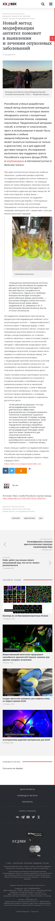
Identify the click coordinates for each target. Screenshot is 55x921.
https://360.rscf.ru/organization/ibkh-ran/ (22, 463)
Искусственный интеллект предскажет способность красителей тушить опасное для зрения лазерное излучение (26, 657)
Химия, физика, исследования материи (19, 18)
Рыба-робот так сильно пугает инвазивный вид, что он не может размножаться (21, 562)
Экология (6, 558)
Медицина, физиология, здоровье (16, 16)
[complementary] (54, 464)
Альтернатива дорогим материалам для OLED (26, 740)
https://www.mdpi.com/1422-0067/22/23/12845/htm (24, 498)
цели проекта (27, 789)
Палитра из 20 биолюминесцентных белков (25, 616)
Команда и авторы (27, 795)
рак (40, 518)
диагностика (29, 518)
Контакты (27, 802)
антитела (16, 518)
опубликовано (15, 161)
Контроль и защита (12, 649)
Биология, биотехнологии (14, 14)
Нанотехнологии (46, 539)
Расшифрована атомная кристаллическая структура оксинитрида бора (38, 544)
